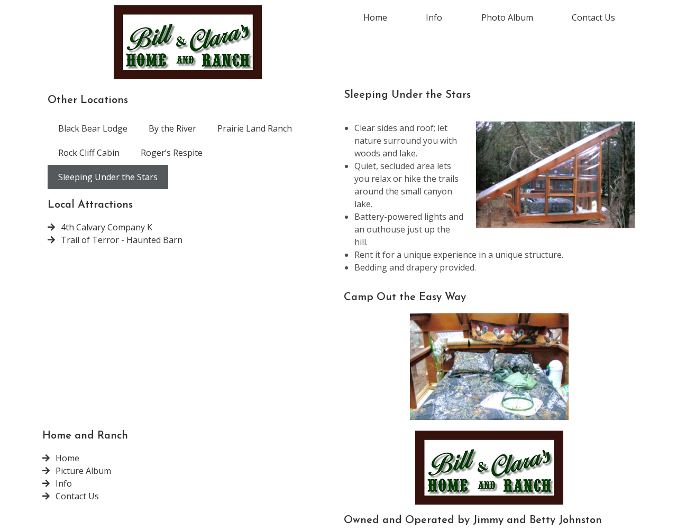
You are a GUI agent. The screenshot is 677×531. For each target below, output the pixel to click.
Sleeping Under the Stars (108, 177)
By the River (172, 128)
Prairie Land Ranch (254, 128)
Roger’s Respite (172, 153)
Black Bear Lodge (92, 128)
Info (434, 17)
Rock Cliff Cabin (89, 153)
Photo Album (507, 17)
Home (375, 17)
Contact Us (593, 17)
